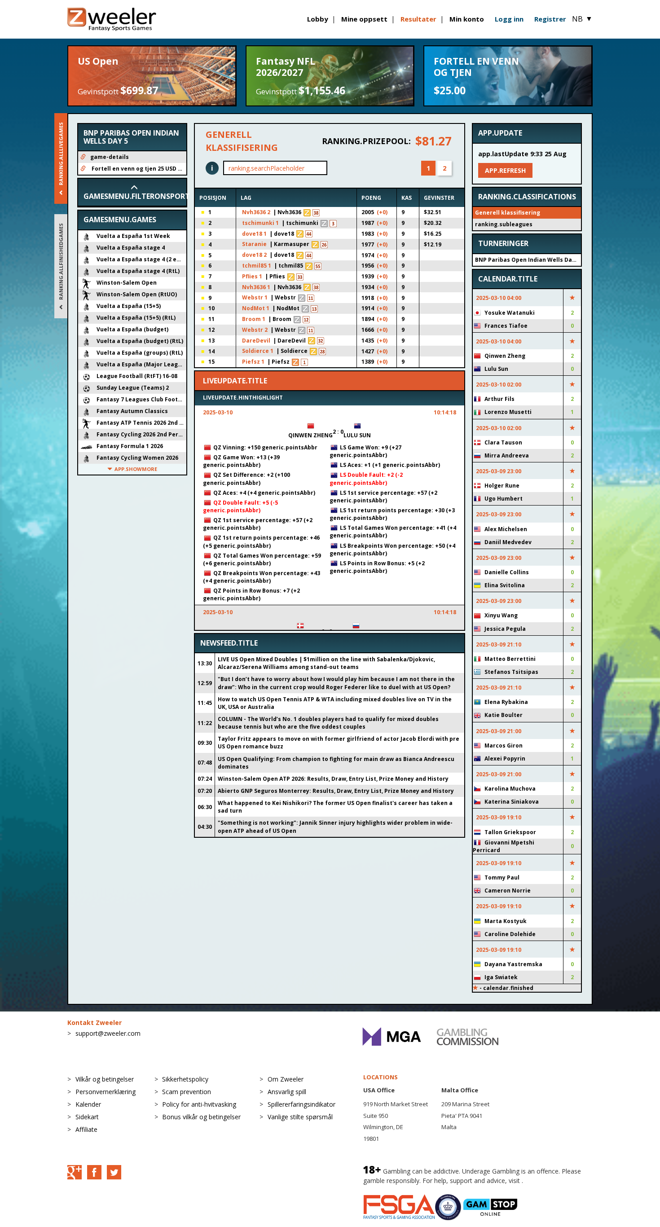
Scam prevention (186, 1091)
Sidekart (87, 1117)
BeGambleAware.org (555, 1180)
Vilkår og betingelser (104, 1079)
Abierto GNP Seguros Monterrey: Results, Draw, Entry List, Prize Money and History (336, 791)
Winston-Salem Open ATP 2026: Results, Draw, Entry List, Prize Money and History (333, 779)
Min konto (466, 18)
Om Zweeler (286, 1079)
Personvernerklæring (105, 1091)
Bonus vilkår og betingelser (201, 1117)
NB (582, 19)
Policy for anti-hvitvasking (199, 1104)
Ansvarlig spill (287, 1091)
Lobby (317, 18)
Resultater (418, 18)
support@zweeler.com (108, 1033)
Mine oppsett (364, 18)
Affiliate (86, 1129)
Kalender (88, 1104)
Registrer (550, 18)
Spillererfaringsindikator (301, 1104)
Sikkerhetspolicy (185, 1079)
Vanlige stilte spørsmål (300, 1117)
